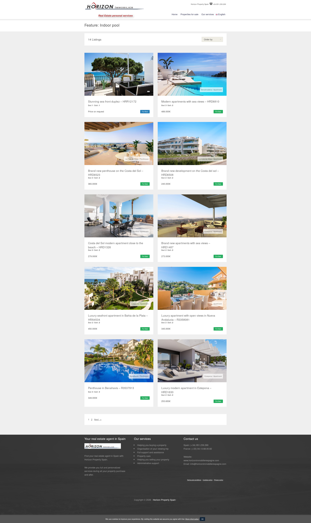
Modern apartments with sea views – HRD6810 (190, 101)
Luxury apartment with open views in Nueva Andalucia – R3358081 (188, 317)
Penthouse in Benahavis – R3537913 (111, 388)
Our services (207, 14)
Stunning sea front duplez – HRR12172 (112, 101)
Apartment (217, 89)
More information (192, 519)
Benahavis (134, 376)
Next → (97, 419)
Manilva (136, 231)
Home (174, 14)
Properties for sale (189, 14)
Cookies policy (207, 480)
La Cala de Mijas (131, 159)
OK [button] (202, 519)
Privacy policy (218, 480)
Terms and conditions (194, 480)
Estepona (208, 231)
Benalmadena (206, 89)
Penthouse (144, 159)
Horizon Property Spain (164, 499)
